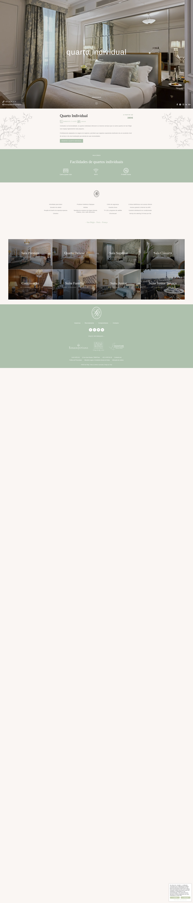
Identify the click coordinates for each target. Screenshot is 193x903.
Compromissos (103, 323)
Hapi (111, 364)
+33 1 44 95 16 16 (10, 101)
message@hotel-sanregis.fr (13, 104)
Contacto (116, 323)
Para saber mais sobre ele (180, 899)
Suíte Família (74, 283)
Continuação (30, 283)
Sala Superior (118, 253)
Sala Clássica (163, 253)
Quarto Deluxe (74, 253)
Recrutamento (89, 323)
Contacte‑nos (117, 357)
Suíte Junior (118, 283)
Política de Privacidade (75, 360)
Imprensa (77, 323)
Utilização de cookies (118, 360)
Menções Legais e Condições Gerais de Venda (97, 360)
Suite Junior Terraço (163, 283)
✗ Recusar (185, 897)
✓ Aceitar (174, 897)
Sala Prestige (30, 253)
